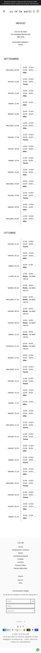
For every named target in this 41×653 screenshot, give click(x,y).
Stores (20, 553)
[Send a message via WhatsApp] (38, 650)
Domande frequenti (20, 556)
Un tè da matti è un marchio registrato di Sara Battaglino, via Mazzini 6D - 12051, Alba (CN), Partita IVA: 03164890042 (20, 639)
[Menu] (4, 11)
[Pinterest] (23, 626)
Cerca (20, 547)
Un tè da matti (23, 634)
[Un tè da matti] (20, 11)
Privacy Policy (20, 565)
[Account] (33, 11)
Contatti (20, 559)
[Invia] (33, 601)
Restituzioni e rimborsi (20, 550)
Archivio (20, 562)
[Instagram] (18, 626)
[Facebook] (20, 626)
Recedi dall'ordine (20, 568)
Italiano (19, 621)
